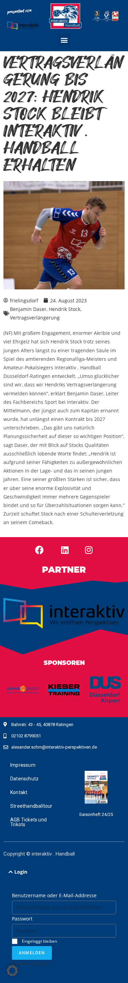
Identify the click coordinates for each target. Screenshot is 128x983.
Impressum (22, 765)
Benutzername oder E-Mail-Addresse (54, 895)
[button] (64, 39)
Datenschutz (24, 778)
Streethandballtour (31, 806)
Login (20, 872)
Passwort (22, 918)
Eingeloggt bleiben (39, 941)
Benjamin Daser (28, 309)
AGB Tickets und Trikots (28, 822)
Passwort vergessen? (32, 963)
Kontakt (18, 792)
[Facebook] (39, 550)
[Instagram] (88, 550)
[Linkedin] (64, 550)
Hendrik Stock (64, 309)
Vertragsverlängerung (35, 317)
